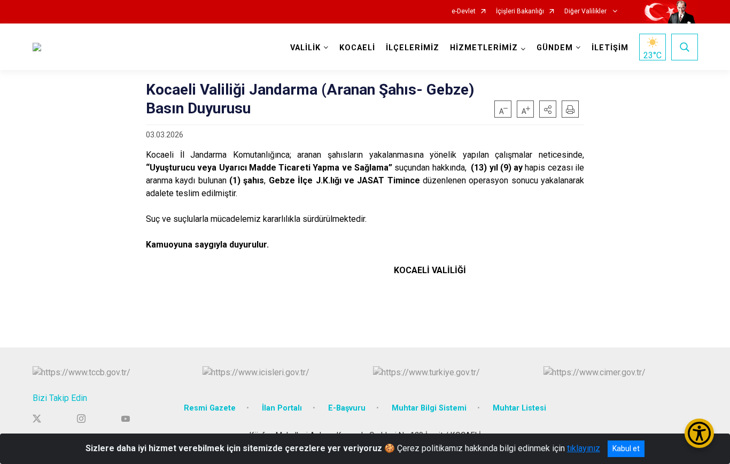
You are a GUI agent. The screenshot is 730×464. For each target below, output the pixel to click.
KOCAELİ (357, 47)
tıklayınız (583, 448)
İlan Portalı (282, 408)
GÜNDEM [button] (555, 47)
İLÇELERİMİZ (412, 47)
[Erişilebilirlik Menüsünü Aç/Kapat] (699, 433)
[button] (547, 109)
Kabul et (626, 448)
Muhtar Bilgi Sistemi (429, 408)
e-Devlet (464, 11)
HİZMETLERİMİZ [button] (484, 47)
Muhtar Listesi (519, 408)
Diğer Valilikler (586, 11)
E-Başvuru (347, 408)
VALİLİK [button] (305, 47)
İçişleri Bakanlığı (520, 11)
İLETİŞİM (610, 47)
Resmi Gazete (210, 408)
